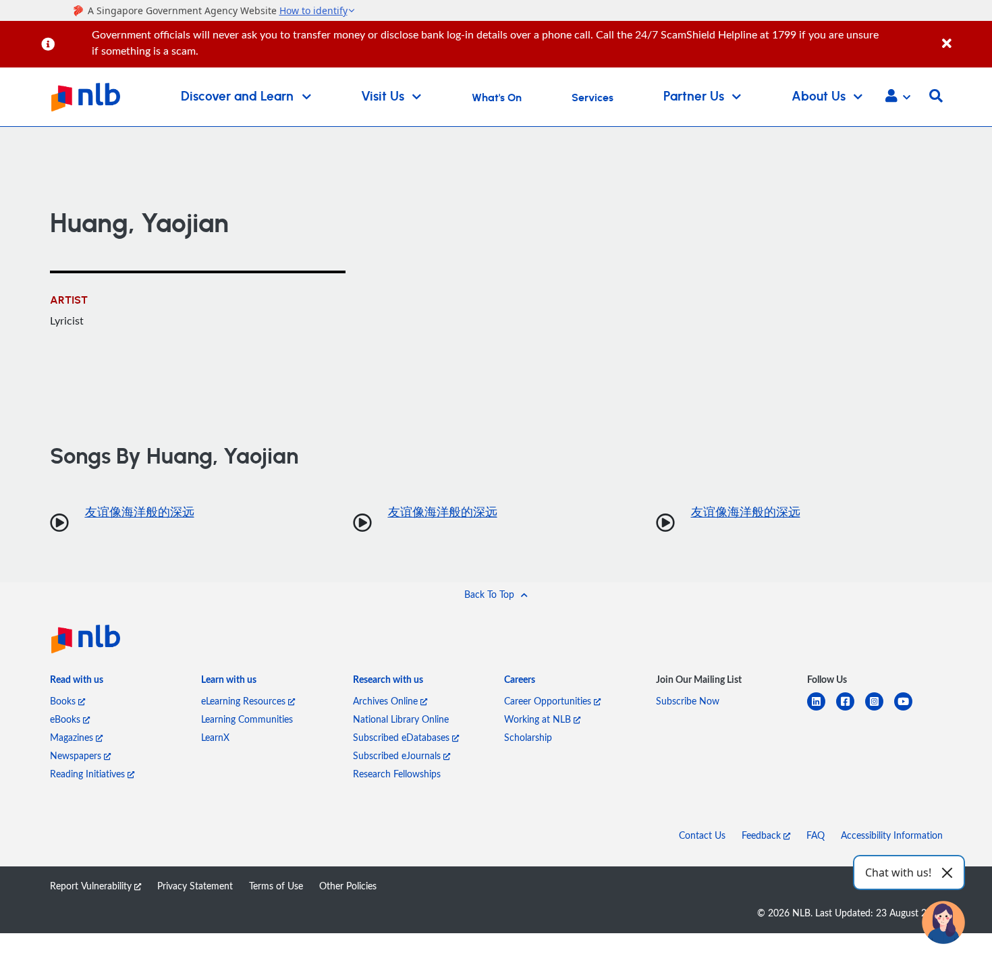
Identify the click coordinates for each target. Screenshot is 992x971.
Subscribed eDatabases (402, 737)
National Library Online (401, 719)
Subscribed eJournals (398, 755)
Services (592, 97)
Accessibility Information (892, 835)
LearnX (215, 737)
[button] (897, 97)
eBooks (66, 719)
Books (64, 700)
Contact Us (702, 835)
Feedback (762, 835)
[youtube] (908, 709)
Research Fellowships (397, 773)
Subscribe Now (687, 700)
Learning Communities (247, 719)
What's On (497, 97)
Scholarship (528, 737)
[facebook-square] (850, 709)
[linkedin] (821, 709)
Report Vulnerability (92, 885)
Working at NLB (539, 719)
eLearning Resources (244, 700)
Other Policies (348, 885)
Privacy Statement (195, 885)
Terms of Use (276, 885)
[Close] (964, 36)
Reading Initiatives (89, 773)
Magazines (73, 737)
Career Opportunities (549, 700)
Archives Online (386, 700)
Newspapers (77, 755)
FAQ (815, 835)
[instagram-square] (879, 709)
